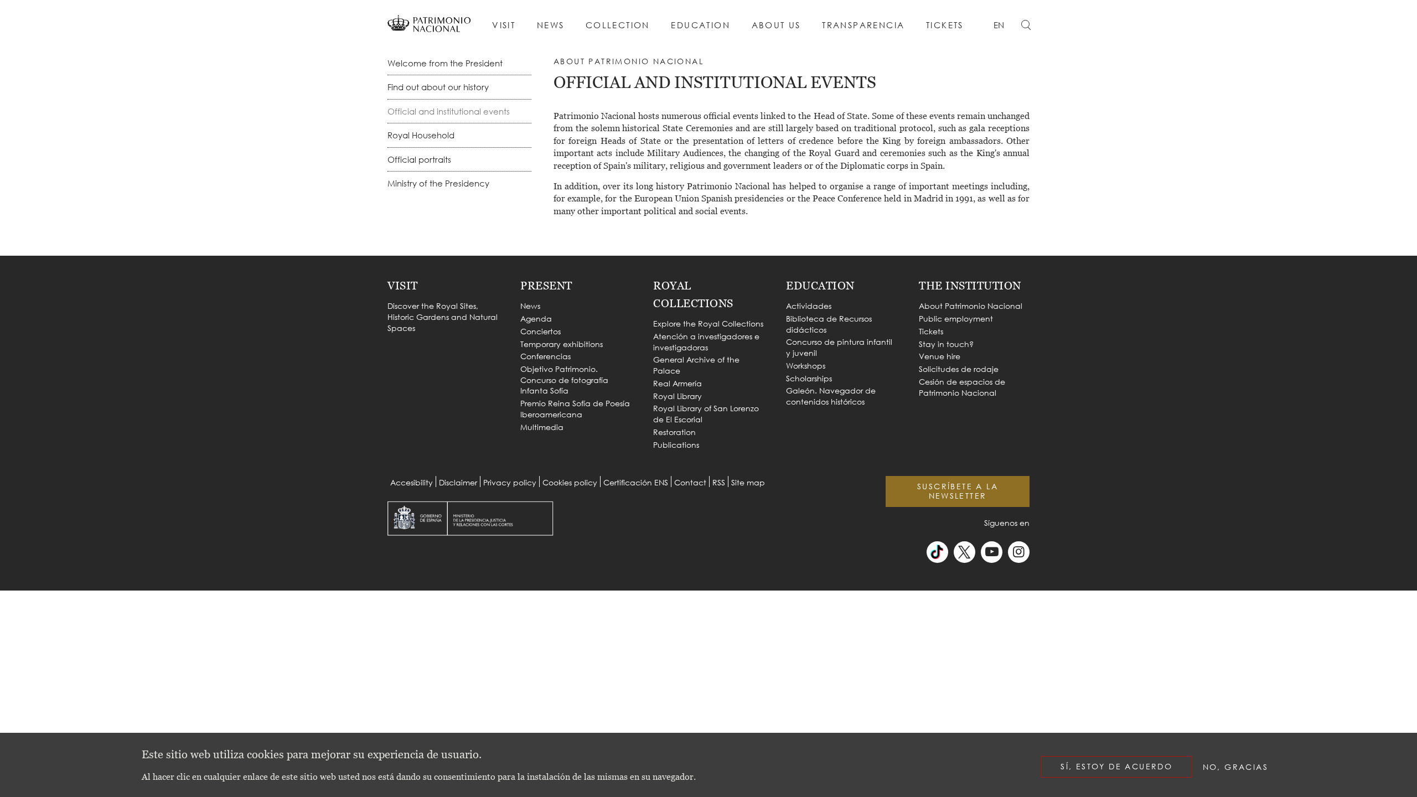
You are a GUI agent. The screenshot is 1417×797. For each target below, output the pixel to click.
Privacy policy (509, 482)
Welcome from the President (445, 63)
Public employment (956, 318)
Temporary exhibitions (561, 344)
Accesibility (411, 482)
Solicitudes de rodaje (959, 369)
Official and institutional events (448, 111)
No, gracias (1235, 767)
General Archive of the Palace (696, 365)
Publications (676, 444)
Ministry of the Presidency (438, 183)
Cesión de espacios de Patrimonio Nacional (962, 387)
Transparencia (863, 24)
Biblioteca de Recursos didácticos (829, 324)
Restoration (674, 432)
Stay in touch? (946, 344)
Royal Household (420, 135)
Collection (618, 24)
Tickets (945, 24)
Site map (748, 482)
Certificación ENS (635, 482)
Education (700, 24)
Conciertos (540, 331)
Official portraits (419, 159)
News (551, 24)
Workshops (805, 365)
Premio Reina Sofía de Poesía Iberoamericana (575, 409)
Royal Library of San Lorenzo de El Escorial (706, 414)
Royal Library (677, 396)
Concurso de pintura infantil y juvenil (839, 347)
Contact (690, 482)
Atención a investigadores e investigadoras (706, 342)
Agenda (536, 318)
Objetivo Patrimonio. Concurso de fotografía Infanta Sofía (564, 380)
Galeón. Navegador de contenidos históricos (831, 396)
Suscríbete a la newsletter (957, 491)
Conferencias (545, 356)
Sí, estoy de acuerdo (1116, 766)
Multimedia (541, 427)
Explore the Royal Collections (708, 323)
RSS (718, 482)
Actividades (808, 306)
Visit (503, 24)
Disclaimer (458, 482)
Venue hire (939, 356)
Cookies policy (569, 482)
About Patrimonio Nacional (970, 306)
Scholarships (809, 378)
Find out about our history (438, 86)
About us (776, 24)
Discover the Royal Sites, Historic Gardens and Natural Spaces (442, 317)
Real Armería (677, 383)
